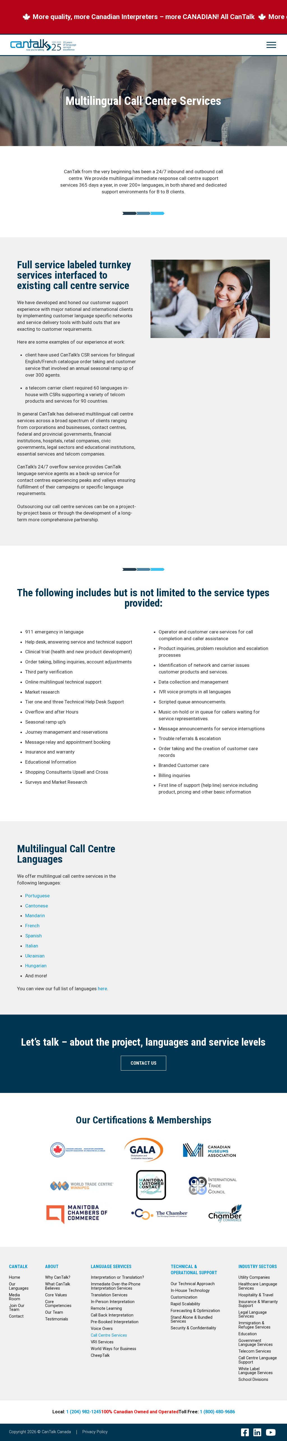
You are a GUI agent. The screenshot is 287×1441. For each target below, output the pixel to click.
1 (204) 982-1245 (83, 1411)
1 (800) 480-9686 (217, 1411)
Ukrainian (35, 956)
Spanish (33, 935)
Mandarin (35, 915)
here (102, 988)
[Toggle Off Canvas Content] (271, 44)
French (32, 925)
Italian (31, 946)
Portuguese (37, 895)
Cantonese (36, 906)
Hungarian (36, 965)
